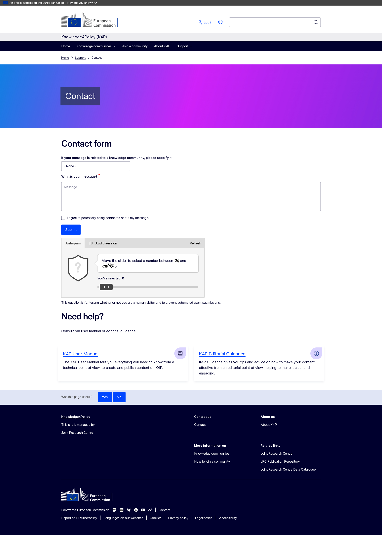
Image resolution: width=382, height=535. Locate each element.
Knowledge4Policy (75, 417)
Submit (71, 230)
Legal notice (203, 518)
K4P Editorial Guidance (222, 353)
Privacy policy (178, 518)
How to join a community (212, 461)
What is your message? (79, 176)
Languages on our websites (123, 518)
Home (65, 46)
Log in (208, 22)
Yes (105, 397)
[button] (220, 21)
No (119, 397)
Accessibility (228, 518)
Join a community (135, 46)
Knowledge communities (211, 453)
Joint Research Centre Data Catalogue (288, 469)
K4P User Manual (80, 353)
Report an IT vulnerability (79, 518)
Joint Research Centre (276, 453)
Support (80, 57)
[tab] (73, 243)
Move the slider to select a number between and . (143, 263)
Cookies (156, 518)
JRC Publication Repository (280, 461)
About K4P (162, 46)
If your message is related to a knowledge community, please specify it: (116, 158)
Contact (200, 425)
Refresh (195, 243)
